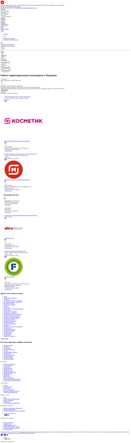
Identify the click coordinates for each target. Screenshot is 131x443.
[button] (2, 26)
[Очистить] (3, 48)
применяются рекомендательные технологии (30, 432)
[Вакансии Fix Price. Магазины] (67, 267)
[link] (3, 23)
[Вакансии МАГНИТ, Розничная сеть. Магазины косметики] (67, 121)
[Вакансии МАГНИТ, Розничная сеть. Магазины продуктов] (67, 170)
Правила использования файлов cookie (27, 8)
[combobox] (8, 44)
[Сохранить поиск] (2, 52)
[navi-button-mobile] (2, 31)
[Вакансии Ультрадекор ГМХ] (67, 228)
